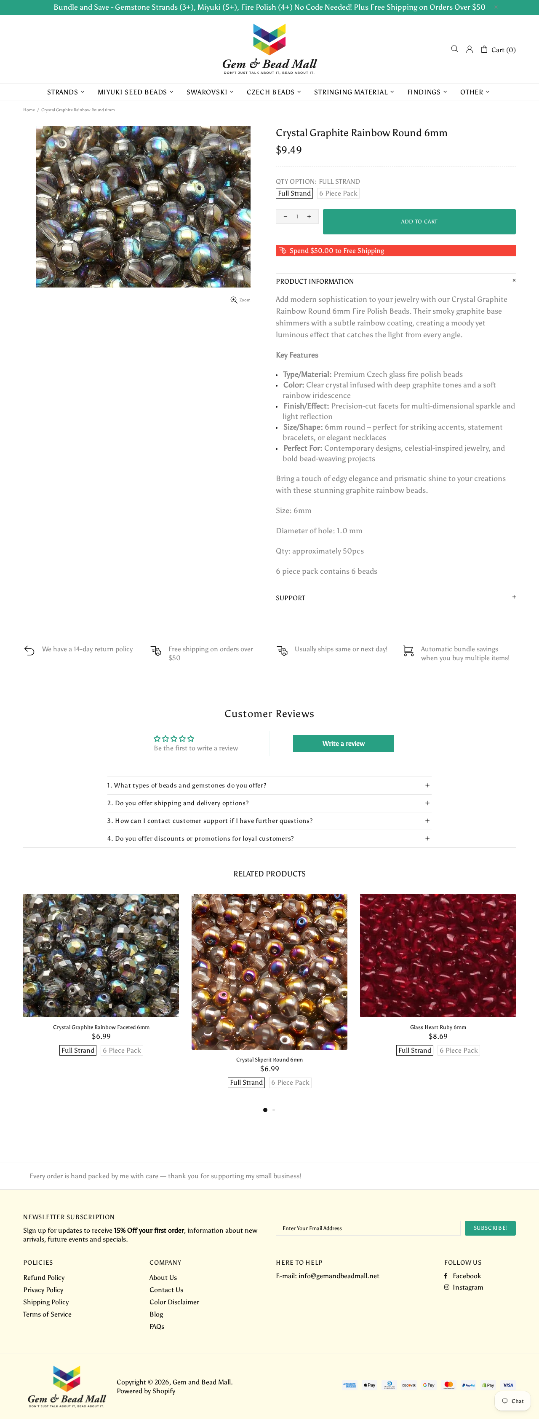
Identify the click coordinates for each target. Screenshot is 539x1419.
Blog (156, 1314)
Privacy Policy (43, 1290)
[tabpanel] (101, 983)
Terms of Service (47, 1314)
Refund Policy (43, 1278)
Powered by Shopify (146, 1391)
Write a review (344, 743)
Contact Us (166, 1290)
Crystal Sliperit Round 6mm (269, 1059)
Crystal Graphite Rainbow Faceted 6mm (101, 1027)
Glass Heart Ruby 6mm (438, 1027)
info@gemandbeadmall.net (339, 1276)
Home (29, 110)
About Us (163, 1278)
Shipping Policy (46, 1302)
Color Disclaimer (174, 1302)
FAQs (156, 1326)
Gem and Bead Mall (269, 49)
